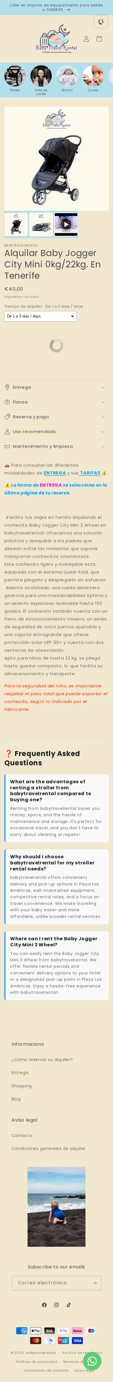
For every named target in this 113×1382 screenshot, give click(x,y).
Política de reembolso (83, 1352)
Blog (16, 1099)
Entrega (20, 1073)
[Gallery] (56, 172)
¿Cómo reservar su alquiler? (42, 1059)
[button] (56, 387)
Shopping (22, 1086)
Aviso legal (84, 1370)
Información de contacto (46, 1370)
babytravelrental (41, 1352)
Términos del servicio (82, 1361)
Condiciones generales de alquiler (49, 1148)
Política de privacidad (37, 1361)
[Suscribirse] (94, 1283)
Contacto (22, 1135)
